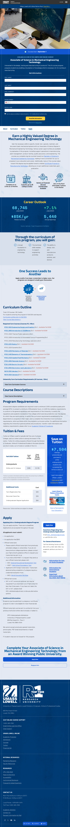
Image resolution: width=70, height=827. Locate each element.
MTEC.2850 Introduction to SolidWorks (17, 330)
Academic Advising (9, 810)
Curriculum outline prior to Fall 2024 (15, 317)
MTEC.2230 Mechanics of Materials (16, 351)
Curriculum (14, 129)
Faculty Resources (9, 763)
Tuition (23, 129)
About (5, 129)
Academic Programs (9, 737)
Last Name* (8, 85)
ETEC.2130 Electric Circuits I (14, 364)
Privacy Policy (39, 122)
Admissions (6, 740)
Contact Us (6, 812)
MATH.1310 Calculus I (11, 371)
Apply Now (49, 525)
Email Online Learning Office (12, 726)
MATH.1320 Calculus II (11, 375)
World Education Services (19, 575)
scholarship (54, 482)
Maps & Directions (9, 775)
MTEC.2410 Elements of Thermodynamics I (18, 354)
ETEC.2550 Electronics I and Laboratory (18, 368)
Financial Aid (7, 748)
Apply (30, 129)
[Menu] (66, 2)
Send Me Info (35, 118)
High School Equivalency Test (21, 565)
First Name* (8, 77)
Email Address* (9, 91)
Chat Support (7, 729)
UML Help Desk (8, 772)
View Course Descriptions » (12, 319)
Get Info (28, 823)
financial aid (56, 480)
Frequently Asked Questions (12, 783)
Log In (61, 2)
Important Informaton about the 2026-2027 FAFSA (57, 576)
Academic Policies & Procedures (42, 426)
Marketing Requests (9, 761)
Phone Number (9, 99)
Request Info (35, 665)
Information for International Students (55, 569)
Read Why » (47, 6)
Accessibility (7, 777)
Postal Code (8, 107)
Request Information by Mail (12, 815)
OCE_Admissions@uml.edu (56, 535)
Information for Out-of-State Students (57, 561)
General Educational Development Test (23, 563)
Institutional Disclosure (10, 780)
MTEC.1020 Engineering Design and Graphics (19, 327)
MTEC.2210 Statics (10, 344)
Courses (5, 742)
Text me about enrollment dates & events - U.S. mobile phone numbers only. (26, 114)
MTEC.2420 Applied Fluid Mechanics (16, 358)
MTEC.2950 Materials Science (14, 361)
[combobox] (8, 102)
